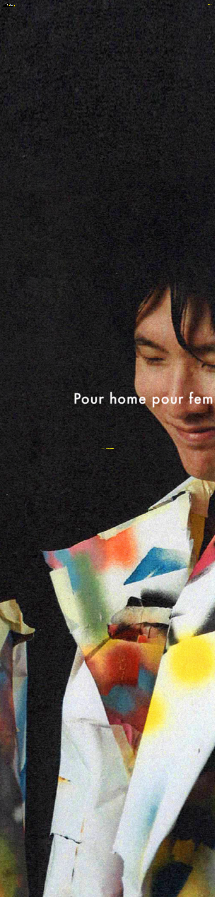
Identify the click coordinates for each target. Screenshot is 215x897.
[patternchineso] (9, 4)
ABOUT (108, 4)
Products (101, 4)
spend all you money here (107, 448)
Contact (113, 4)
